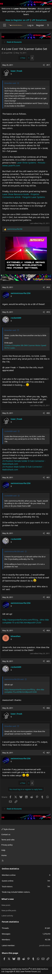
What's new (8, 899)
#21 (48, 477)
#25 (48, 661)
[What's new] (48, 25)
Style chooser (9, 829)
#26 (48, 708)
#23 (48, 597)
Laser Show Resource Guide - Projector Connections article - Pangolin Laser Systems (23, 195)
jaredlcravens (44, 945)
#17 (48, 65)
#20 (48, 413)
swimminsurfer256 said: (14, 551)
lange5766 (8, 53)
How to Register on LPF (18, 20)
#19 (48, 312)
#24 (48, 630)
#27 (48, 752)
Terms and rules (7, 839)
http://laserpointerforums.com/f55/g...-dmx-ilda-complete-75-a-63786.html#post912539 (25, 621)
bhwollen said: (10, 83)
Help (3, 850)
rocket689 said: (10, 431)
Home (4, 855)
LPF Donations (39, 20)
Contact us (5, 834)
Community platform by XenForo (24, 970)
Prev (23, 58)
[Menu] (4, 25)
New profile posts (9, 910)
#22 (48, 533)
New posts (6, 905)
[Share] (44, 65)
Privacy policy (7, 845)
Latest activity (7, 915)
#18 (48, 287)
